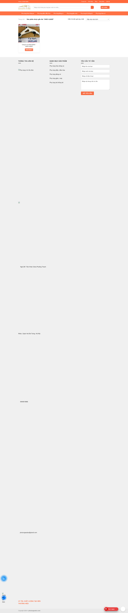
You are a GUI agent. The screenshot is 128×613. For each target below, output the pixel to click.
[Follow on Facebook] (30, 1)
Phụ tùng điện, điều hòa (43, 13)
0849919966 (24, 402)
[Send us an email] (35, 1)
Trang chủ (83, 1)
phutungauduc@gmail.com (28, 532)
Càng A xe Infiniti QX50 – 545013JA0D (29, 45)
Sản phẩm (101, 1)
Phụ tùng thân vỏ (100, 13)
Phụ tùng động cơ (58, 13)
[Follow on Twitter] (33, 1)
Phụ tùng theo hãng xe (27, 13)
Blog (96, 1)
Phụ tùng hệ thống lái (86, 13)
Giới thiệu (90, 1)
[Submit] (92, 7)
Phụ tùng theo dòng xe (57, 66)
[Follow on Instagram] (32, 1)
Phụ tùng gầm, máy (72, 13)
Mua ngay (29, 49)
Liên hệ (108, 1)
